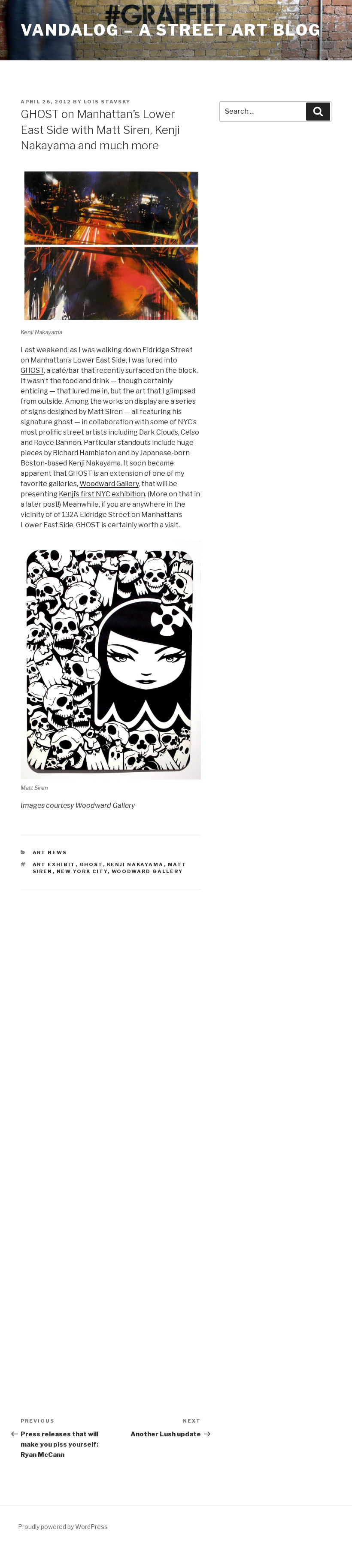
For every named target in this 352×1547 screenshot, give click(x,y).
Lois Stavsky (107, 102)
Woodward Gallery (109, 484)
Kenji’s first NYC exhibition (102, 494)
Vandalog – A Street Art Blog (171, 30)
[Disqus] (111, 1010)
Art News (50, 852)
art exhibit (54, 864)
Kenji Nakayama (135, 864)
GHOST (32, 370)
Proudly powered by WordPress (63, 1526)
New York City (82, 871)
